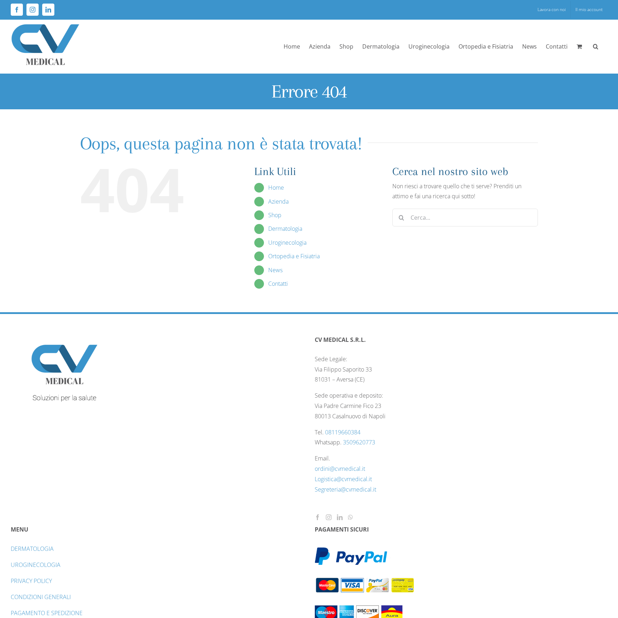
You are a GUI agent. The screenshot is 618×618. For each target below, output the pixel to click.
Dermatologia (285, 229)
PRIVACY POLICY (31, 581)
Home (276, 187)
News (275, 270)
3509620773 (359, 442)
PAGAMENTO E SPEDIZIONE (47, 613)
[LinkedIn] (340, 517)
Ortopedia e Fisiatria (294, 256)
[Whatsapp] (350, 517)
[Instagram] (329, 517)
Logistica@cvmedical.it (343, 479)
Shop (274, 215)
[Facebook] (317, 517)
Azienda (278, 201)
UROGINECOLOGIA (35, 565)
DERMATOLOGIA (32, 549)
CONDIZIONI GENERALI (41, 597)
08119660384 (342, 432)
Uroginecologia (287, 242)
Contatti (278, 284)
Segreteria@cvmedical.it (345, 489)
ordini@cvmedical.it (340, 469)
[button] (595, 46)
